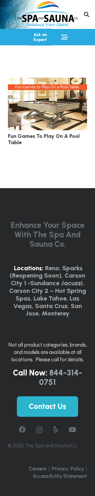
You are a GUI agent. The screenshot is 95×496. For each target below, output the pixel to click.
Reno (52, 268)
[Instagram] (39, 430)
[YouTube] (72, 429)
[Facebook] (22, 429)
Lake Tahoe (50, 298)
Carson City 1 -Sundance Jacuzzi (48, 279)
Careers (37, 468)
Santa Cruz (51, 306)
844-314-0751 (60, 377)
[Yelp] (55, 429)
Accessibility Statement (60, 475)
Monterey (55, 313)
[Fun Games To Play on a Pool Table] (47, 104)
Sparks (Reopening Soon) (46, 271)
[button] (86, 14)
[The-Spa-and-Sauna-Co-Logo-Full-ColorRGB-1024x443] (47, 14)
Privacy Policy (68, 468)
